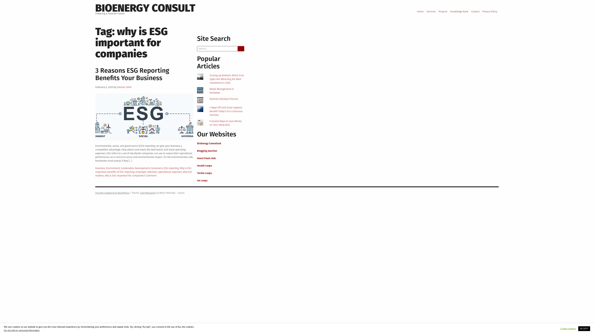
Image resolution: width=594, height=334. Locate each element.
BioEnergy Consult (145, 8)
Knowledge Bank (459, 11)
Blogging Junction (207, 150)
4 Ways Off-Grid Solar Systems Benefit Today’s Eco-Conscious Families (226, 111)
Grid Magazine (148, 192)
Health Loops (204, 165)
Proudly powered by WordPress (112, 192)
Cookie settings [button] (568, 329)
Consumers (157, 168)
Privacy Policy (489, 11)
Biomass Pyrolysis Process (224, 98)
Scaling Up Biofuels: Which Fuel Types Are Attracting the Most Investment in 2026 (227, 79)
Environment (113, 168)
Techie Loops (204, 173)
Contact (475, 11)
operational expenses (170, 171)
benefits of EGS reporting (120, 171)
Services (431, 11)
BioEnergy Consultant (209, 143)
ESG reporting (171, 168)
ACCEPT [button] (584, 329)
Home (420, 11)
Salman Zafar (124, 87)
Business (100, 168)
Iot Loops (202, 180)
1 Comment (150, 175)
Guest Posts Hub (206, 158)
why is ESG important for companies (124, 175)
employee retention (146, 171)
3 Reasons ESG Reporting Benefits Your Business (132, 74)
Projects (443, 11)
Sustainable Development (135, 168)
